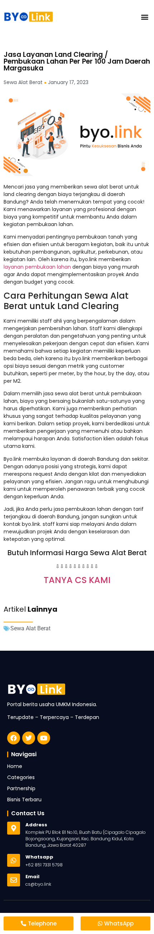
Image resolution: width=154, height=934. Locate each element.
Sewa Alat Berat (30, 628)
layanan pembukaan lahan (37, 266)
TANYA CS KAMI (77, 580)
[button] (144, 17)
